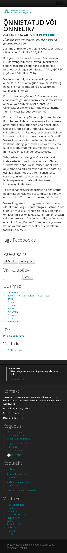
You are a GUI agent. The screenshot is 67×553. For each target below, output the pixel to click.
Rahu (10, 298)
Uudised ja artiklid (16, 474)
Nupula (11, 530)
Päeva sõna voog (14, 335)
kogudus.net (13, 524)
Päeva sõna (13, 490)
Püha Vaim (13, 311)
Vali (29, 277)
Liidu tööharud (15, 450)
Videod (20, 482)
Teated (11, 477)
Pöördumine (13, 321)
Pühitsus (11, 302)
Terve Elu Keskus (16, 514)
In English (16, 454)
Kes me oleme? (15, 432)
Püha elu (11, 315)
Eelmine (11, 261)
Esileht (10, 469)
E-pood (11, 507)
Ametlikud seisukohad (18, 438)
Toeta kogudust (15, 504)
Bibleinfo (12, 527)
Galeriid (11, 482)
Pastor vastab (14, 350)
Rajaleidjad (13, 517)
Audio (28, 482)
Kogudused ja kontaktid (19, 443)
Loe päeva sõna (18, 379)
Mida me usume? (16, 435)
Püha (10, 318)
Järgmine (28, 261)
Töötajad (12, 446)
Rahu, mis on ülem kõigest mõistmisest (28, 295)
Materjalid (12, 485)
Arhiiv (10, 520)
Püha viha (12, 308)
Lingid (10, 533)
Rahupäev (12, 292)
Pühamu (11, 305)
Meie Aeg (12, 511)
